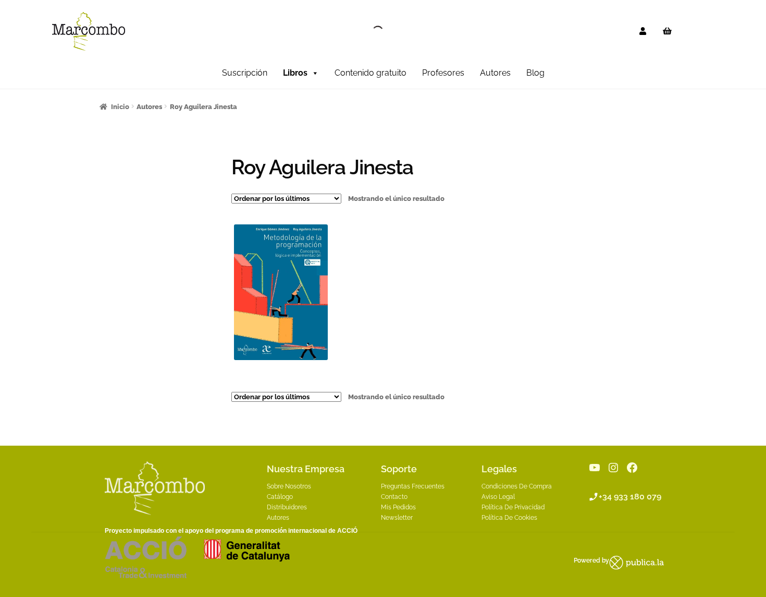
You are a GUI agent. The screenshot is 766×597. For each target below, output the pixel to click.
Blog (535, 73)
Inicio (120, 107)
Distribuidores (287, 507)
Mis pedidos (398, 507)
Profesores (443, 73)
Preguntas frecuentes (412, 486)
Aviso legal (498, 496)
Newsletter (397, 517)
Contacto (394, 496)
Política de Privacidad (513, 507)
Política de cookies (509, 517)
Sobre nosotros (289, 486)
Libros (295, 73)
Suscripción (244, 73)
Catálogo (280, 496)
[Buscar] (369, 31)
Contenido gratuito (370, 73)
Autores (495, 73)
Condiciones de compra (516, 486)
